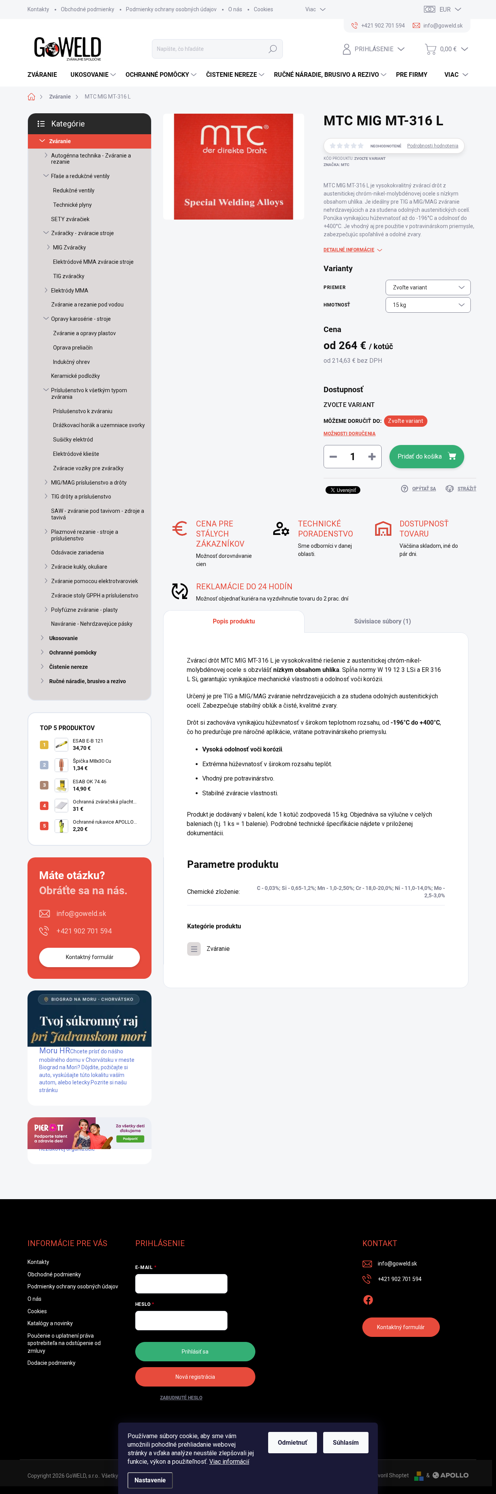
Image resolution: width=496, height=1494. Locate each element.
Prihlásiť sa (195, 1352)
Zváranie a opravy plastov (84, 333)
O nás (235, 9)
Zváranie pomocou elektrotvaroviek (94, 581)
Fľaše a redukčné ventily (80, 176)
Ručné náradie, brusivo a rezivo (87, 681)
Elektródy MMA (69, 290)
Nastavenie (150, 1480)
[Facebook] (368, 1298)
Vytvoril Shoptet (389, 1475)
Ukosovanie (63, 638)
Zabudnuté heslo (181, 1398)
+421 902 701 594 (84, 931)
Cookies (263, 9)
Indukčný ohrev (71, 362)
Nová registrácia (195, 1377)
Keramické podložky (75, 376)
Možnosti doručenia (349, 433)
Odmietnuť (292, 1442)
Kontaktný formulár (90, 957)
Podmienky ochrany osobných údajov (171, 9)
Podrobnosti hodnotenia (432, 146)
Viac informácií (229, 1461)
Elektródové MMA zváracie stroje (93, 262)
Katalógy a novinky (50, 1323)
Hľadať (273, 49)
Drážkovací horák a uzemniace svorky (99, 425)
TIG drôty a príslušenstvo (81, 496)
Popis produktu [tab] (234, 621)
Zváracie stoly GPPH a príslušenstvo (94, 595)
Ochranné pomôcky (72, 652)
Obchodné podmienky (87, 9)
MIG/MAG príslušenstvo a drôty (89, 483)
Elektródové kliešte (76, 454)
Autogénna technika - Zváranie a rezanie (91, 158)
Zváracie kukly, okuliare (79, 567)
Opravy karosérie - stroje (81, 319)
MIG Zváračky (69, 247)
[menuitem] (45, 75)
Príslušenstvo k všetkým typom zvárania (89, 393)
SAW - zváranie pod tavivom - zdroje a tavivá (97, 514)
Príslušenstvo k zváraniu (82, 411)
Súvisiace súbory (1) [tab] (382, 621)
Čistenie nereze (68, 667)
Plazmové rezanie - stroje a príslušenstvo (84, 535)
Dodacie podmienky (52, 1363)
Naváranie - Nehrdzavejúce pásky (92, 624)
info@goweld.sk (81, 913)
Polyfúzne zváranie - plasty (84, 610)
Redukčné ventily (74, 190)
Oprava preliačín (73, 348)
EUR (445, 9)
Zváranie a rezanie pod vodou (87, 304)
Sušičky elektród (73, 439)
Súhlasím (346, 1442)
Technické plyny (72, 205)
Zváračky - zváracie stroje (82, 233)
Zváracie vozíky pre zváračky (88, 468)
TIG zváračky (68, 276)
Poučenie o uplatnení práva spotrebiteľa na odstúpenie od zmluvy (64, 1343)
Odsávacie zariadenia (77, 552)
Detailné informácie (349, 250)
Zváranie (60, 141)
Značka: (337, 165)
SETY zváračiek (70, 219)
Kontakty (38, 9)
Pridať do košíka (420, 456)
